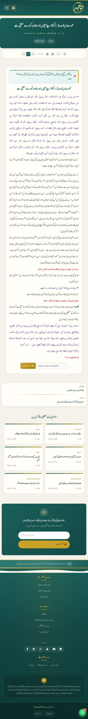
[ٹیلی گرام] (60, 649)
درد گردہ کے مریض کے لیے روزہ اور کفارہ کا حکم (28, 483)
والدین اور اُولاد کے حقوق (32, 74)
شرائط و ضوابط (38, 713)
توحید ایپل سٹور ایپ (44, 632)
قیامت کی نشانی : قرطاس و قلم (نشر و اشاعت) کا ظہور (27, 434)
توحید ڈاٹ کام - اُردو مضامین (44, 585)
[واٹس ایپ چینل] (40, 649)
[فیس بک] (27, 649)
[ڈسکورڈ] (54, 649)
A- (33, 54)
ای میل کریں (19, 563)
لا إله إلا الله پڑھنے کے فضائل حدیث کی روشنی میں (69, 483)
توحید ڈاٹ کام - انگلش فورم (44, 591)
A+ (24, 54)
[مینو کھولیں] (6, 7)
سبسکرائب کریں (60, 544)
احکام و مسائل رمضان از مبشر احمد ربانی (33, 479)
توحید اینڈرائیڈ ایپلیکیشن (44, 626)
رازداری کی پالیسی (49, 713)
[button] (82, 713)
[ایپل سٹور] (47, 649)
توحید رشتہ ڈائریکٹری (44, 597)
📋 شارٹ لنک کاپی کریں (28, 365)
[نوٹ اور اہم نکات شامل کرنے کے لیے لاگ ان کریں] (64, 54)
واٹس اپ (31, 563)
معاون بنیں (31, 665)
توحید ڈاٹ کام (37, 707)
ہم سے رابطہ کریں (55, 665)
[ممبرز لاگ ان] (13, 7)
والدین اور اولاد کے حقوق (39, 41)
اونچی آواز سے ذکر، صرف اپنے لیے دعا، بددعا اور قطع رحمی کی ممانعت (64, 434)
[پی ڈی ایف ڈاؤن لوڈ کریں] (53, 54)
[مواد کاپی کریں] (47, 54)
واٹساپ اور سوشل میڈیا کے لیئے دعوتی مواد (44, 620)
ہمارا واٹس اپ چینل (42, 665)
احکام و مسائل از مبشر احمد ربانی (76, 479)
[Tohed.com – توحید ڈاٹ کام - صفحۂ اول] (78, 8)
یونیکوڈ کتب (44, 614)
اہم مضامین (51, 41)
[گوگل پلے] (34, 649)
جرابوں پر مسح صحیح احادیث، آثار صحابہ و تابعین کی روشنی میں (67, 457)
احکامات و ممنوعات (77, 429)
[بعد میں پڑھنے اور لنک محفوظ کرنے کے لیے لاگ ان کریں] (58, 54)
